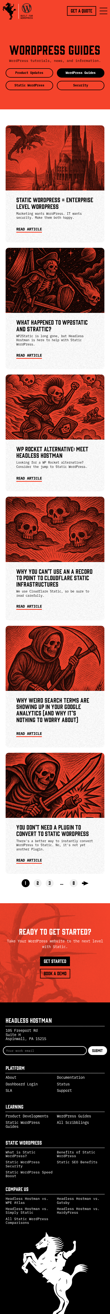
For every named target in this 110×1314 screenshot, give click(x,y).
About (11, 1077)
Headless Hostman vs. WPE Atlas (27, 1200)
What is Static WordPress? (21, 1154)
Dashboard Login (22, 1084)
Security (80, 85)
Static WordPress (29, 85)
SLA (9, 1090)
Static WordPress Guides (23, 1124)
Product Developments (27, 1116)
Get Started (55, 961)
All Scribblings (73, 1122)
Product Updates (29, 72)
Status (63, 1084)
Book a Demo (55, 973)
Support (64, 1090)
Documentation (71, 1077)
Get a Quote (81, 10)
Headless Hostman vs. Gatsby (78, 1200)
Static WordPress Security (23, 1164)
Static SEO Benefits (77, 1162)
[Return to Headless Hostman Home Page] (19, 11)
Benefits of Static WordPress (76, 1154)
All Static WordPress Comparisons (27, 1220)
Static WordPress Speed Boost (29, 1174)
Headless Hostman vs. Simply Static (27, 1210)
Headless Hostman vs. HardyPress (78, 1210)
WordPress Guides (81, 72)
